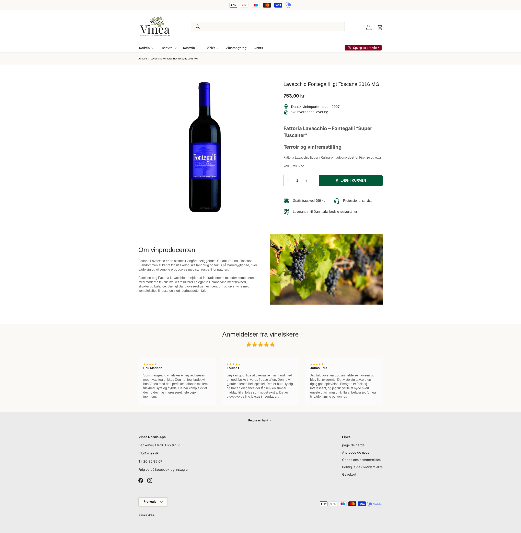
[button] (380, 27)
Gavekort (349, 474)
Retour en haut (258, 420)
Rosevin (189, 48)
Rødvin (144, 48)
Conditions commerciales (361, 460)
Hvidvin (166, 48)
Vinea (151, 514)
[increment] (306, 180)
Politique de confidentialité (362, 467)
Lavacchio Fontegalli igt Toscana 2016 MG (174, 58)
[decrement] (288, 180)
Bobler (210, 48)
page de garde (353, 445)
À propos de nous (355, 452)
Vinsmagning (235, 48)
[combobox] (268, 26)
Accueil (142, 58)
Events (258, 48)
